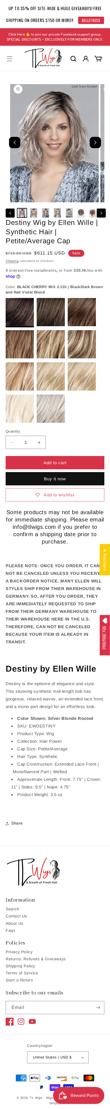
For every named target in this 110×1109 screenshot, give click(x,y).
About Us (14, 923)
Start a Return (19, 980)
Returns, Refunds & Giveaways (36, 959)
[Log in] (86, 58)
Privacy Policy (19, 952)
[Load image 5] (69, 213)
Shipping (12, 260)
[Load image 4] (57, 213)
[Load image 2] (34, 213)
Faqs (10, 930)
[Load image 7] (93, 213)
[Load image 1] (22, 213)
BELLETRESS (91, 20)
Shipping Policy (20, 966)
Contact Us (16, 916)
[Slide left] (10, 213)
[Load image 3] (46, 213)
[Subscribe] (98, 1007)
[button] (9, 58)
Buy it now (55, 478)
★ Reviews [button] (104, 560)
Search (12, 909)
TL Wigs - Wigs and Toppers (52, 1097)
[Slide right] (101, 213)
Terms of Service (22, 973)
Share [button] (17, 823)
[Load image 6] (81, 213)
